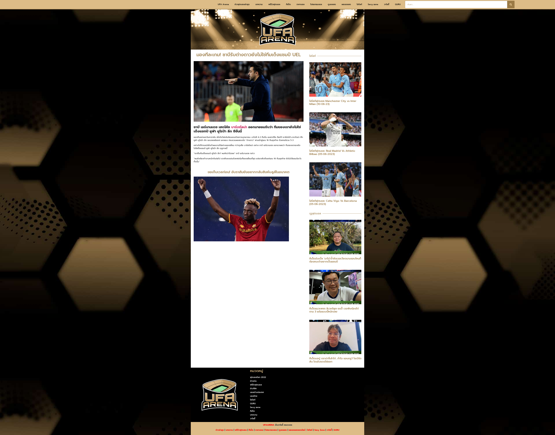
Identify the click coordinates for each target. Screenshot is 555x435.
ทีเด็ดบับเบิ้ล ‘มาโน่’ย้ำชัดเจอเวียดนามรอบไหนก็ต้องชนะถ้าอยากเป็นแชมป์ (335, 260)
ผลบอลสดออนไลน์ (297, 430)
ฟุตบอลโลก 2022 (258, 377)
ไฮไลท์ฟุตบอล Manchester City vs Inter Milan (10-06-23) (332, 102)
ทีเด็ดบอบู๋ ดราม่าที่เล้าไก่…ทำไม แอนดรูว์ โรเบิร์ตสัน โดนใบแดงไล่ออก (335, 360)
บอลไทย (253, 396)
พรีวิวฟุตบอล (274, 4)
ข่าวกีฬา (253, 388)
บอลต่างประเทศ (257, 392)
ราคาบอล (301, 4)
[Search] (510, 4)
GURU (398, 4)
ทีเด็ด (288, 4)
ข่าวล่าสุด (220, 430)
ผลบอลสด (346, 4)
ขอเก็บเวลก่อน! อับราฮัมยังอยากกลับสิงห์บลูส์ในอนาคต (248, 172)
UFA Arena (223, 4)
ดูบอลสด (332, 4)
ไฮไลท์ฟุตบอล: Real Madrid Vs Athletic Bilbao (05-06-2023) (332, 152)
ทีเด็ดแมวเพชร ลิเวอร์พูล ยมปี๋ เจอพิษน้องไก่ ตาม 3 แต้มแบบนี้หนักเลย (334, 310)
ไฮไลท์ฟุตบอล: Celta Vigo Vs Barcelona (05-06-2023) (333, 202)
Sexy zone (373, 4)
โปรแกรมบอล (316, 4)
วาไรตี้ (386, 4)
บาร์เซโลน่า (238, 127)
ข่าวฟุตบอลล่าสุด (242, 4)
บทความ (259, 4)
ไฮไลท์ (359, 4)
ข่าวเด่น (253, 381)
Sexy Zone (319, 430)
